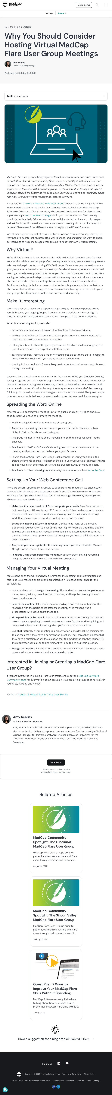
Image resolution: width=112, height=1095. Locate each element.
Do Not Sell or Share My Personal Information (31, 1081)
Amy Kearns (19, 62)
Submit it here (80, 1039)
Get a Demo (56, 762)
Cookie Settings (93, 1081)
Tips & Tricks (46, 694)
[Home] (6, 27)
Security (80, 1081)
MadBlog (15, 27)
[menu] (106, 5)
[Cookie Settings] (5, 1089)
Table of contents (17, 96)
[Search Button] (97, 5)
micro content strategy (38, 215)
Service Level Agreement (63, 1081)
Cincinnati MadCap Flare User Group (43, 203)
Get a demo (84, 4)
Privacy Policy (90, 1074)
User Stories (61, 694)
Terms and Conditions (71, 1074)
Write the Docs (96, 470)
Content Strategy (28, 694)
